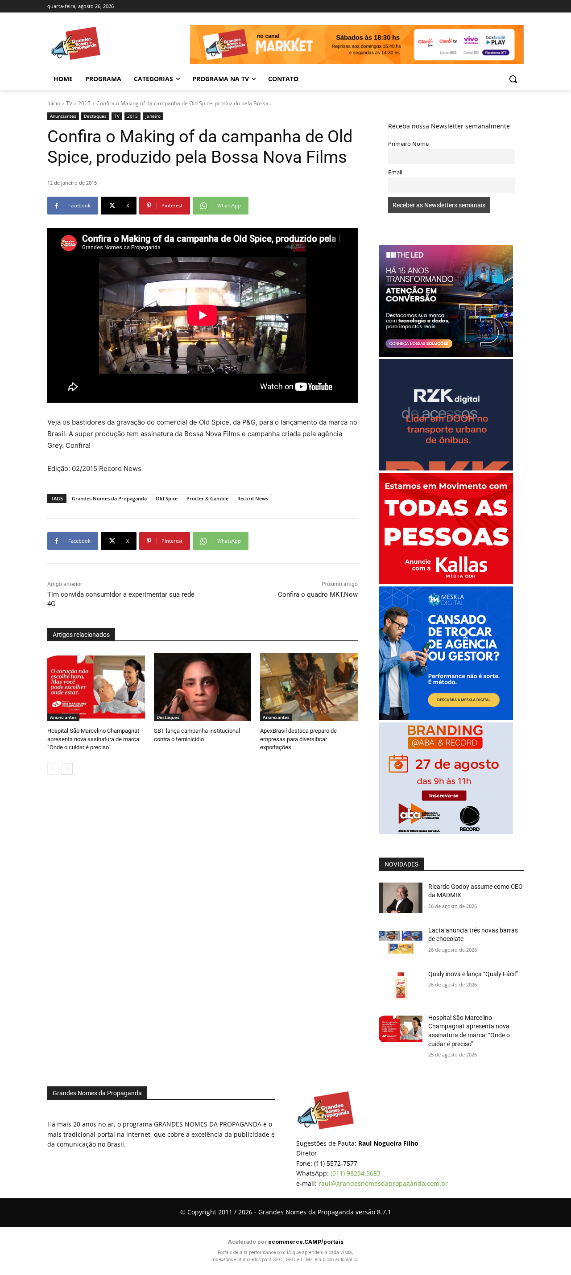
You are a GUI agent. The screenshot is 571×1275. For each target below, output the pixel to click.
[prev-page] (52, 769)
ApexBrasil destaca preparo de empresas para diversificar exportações (298, 738)
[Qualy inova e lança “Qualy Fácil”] (400, 985)
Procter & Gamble (207, 498)
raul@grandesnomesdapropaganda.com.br (383, 1183)
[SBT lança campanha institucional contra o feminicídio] (203, 687)
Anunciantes (63, 116)
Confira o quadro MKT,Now (318, 594)
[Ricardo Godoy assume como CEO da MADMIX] (400, 898)
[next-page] (67, 769)
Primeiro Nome (408, 144)
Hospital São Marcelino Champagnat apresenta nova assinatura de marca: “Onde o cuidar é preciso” (94, 738)
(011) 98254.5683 (356, 1173)
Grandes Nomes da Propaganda (109, 498)
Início (53, 103)
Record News (252, 498)
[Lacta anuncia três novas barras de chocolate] (400, 941)
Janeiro (153, 116)
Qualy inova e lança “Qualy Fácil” (473, 974)
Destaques (95, 116)
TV (69, 103)
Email (395, 172)
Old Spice (167, 498)
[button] (513, 79)
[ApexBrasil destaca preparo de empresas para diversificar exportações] (309, 687)
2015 (84, 103)
